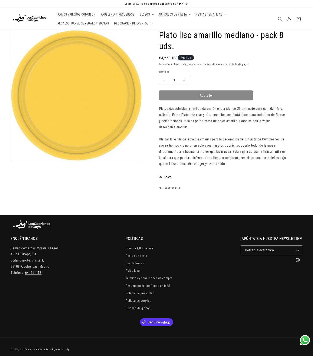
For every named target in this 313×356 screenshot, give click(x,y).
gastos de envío (196, 64)
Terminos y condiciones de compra (149, 278)
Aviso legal (133, 270)
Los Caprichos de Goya (32, 349)
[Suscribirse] (297, 250)
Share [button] (168, 177)
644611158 (33, 273)
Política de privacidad (140, 293)
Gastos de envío (136, 255)
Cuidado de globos (138, 308)
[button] (146, 14)
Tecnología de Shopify (57, 349)
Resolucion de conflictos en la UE (148, 285)
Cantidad (164, 71)
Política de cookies (138, 300)
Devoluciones (135, 263)
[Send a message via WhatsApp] (305, 340)
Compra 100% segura (140, 248)
